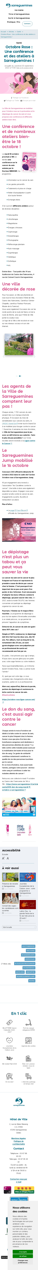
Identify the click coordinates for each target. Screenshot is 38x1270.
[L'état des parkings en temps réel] (28, 1072)
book (24, 510)
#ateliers (20, 972)
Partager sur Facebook (20, 98)
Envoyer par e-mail (29, 100)
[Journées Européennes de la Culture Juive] (9, 1036)
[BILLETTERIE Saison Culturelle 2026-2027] (9, 1018)
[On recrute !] (9, 1072)
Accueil (3, 32)
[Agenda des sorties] (28, 1036)
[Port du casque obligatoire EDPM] (28, 1018)
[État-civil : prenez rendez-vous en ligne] (28, 1054)
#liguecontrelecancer (25, 964)
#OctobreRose (28, 946)
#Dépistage (30, 959)
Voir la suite (7, 927)
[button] (3, 356)
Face (18, 510)
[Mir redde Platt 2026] (9, 1054)
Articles (11, 32)
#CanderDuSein (28, 955)
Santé (19, 32)
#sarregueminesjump (26, 976)
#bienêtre (31, 972)
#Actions (31, 951)
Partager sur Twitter (12, 100)
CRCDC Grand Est (9, 424)
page (12, 510)
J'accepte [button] (23, 1252)
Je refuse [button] (22, 1256)
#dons (32, 981)
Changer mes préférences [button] (23, 1261)
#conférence (29, 968)
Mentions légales (18, 1138)
